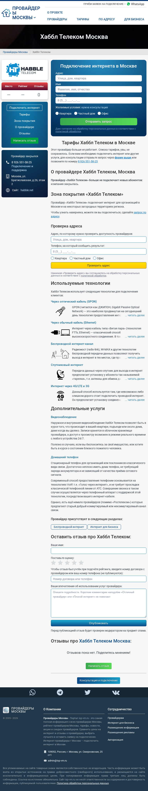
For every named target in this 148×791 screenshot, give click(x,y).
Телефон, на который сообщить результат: (78, 245)
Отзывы (39, 86)
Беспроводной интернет (69, 526)
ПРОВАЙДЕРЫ (26, 11)
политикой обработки (68, 131)
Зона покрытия (24, 121)
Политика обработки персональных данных (83, 783)
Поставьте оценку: (62, 558)
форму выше (123, 157)
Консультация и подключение (99, 680)
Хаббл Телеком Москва (104, 641)
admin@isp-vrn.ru (57, 760)
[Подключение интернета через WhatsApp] (32, 692)
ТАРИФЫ (83, 19)
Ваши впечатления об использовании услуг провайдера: (86, 586)
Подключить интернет (24, 107)
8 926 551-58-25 (88, 161)
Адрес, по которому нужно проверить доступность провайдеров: (92, 233)
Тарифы (24, 114)
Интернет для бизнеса (104, 526)
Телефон (61, 95)
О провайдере (24, 127)
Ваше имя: (57, 545)
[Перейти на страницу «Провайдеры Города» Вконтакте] (115, 692)
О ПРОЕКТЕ (55, 12)
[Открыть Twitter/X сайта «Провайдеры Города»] (87, 692)
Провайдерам (116, 717)
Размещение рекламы (121, 732)
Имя (58, 84)
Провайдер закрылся (24, 156)
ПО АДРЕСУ (107, 19)
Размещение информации (123, 727)
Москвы (22, 17)
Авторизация (115, 739)
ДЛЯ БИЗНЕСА (134, 19)
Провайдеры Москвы (15, 52)
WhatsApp (137, 4)
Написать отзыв (24, 140)
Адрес (59, 73)
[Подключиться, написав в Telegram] (60, 692)
